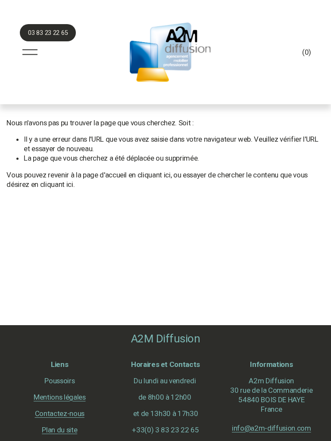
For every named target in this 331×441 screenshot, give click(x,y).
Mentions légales (60, 397)
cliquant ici (154, 175)
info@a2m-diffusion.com (271, 428)
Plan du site (59, 429)
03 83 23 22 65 (48, 33)
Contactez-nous (59, 413)
